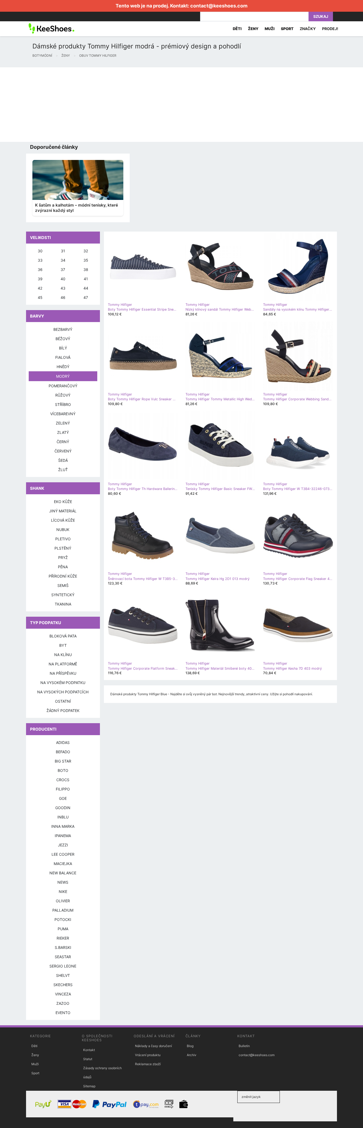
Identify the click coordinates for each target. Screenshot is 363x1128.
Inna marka (62, 826)
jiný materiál (63, 511)
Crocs (62, 779)
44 (85, 288)
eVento (63, 1012)
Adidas (63, 742)
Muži (35, 1064)
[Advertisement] (159, 104)
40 (63, 279)
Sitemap (89, 1086)
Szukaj (320, 16)
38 (85, 269)
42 (40, 288)
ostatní (63, 701)
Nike (63, 891)
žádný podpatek (63, 710)
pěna (63, 567)
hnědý (63, 366)
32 (85, 251)
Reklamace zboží (148, 1064)
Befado (63, 752)
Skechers (63, 984)
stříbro (63, 404)
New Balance (62, 873)
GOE (63, 798)
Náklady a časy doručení (153, 1046)
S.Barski (63, 947)
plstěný (62, 548)
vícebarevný (62, 413)
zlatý (63, 432)
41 (86, 279)
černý (63, 441)
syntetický (62, 594)
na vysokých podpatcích (62, 692)
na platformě (63, 664)
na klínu (63, 654)
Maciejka (63, 863)
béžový (63, 338)
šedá (63, 460)
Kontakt (89, 1050)
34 (63, 260)
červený (62, 451)
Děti (34, 1046)
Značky (308, 28)
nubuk (62, 529)
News (62, 882)
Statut (87, 1059)
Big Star (63, 761)
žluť (63, 469)
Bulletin (244, 1046)
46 (63, 297)
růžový (62, 395)
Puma (63, 929)
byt (63, 645)
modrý (63, 376)
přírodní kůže (63, 576)
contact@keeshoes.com (218, 6)
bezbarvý (62, 329)
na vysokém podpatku (62, 682)
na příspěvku (63, 673)
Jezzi (63, 845)
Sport (35, 1073)
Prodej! (330, 28)
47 (85, 297)
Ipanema (63, 835)
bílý (63, 348)
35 (85, 260)
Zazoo (62, 1003)
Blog (190, 1046)
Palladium (62, 910)
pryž (63, 557)
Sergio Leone (62, 966)
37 (63, 269)
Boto (63, 770)
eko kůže (63, 501)
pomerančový (63, 386)
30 (40, 251)
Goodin (62, 807)
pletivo (63, 539)
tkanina (63, 604)
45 (40, 297)
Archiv (191, 1055)
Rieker (63, 938)
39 (40, 279)
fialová (62, 357)
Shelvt (63, 975)
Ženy (35, 1055)
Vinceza (63, 994)
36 (40, 269)
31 (63, 251)
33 (40, 260)
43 (63, 288)
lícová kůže (63, 520)
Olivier (63, 901)
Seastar (63, 956)
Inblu (63, 817)
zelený (63, 423)
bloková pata (63, 636)
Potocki (62, 919)
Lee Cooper (63, 854)
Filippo (63, 789)
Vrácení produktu (148, 1055)
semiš (63, 585)
